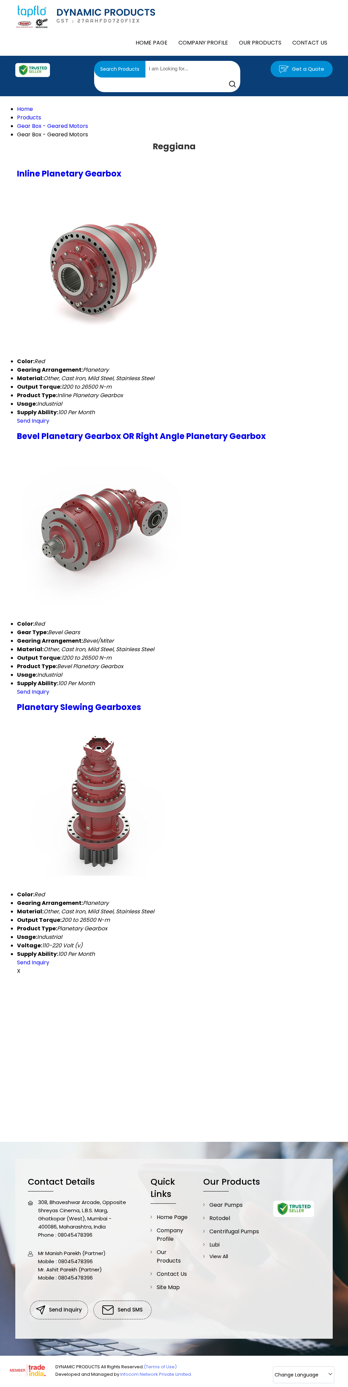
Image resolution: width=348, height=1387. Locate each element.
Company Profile (203, 43)
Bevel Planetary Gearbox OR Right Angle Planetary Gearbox (141, 436)
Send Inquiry (33, 421)
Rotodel (219, 1218)
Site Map (168, 1287)
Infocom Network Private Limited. (156, 1374)
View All (218, 1256)
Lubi (214, 1245)
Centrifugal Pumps (234, 1231)
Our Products (260, 43)
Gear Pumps (226, 1205)
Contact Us (309, 43)
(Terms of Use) (160, 1367)
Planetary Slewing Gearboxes (79, 707)
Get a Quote (307, 68)
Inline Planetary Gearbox (69, 173)
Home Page (152, 43)
